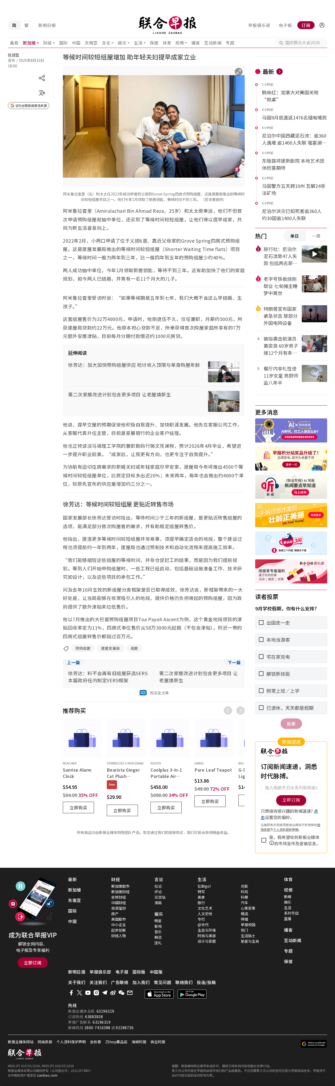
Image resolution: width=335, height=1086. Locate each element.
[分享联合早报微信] (121, 993)
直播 (287, 918)
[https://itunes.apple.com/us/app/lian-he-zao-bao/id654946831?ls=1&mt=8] (159, 994)
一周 (316, 236)
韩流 (158, 937)
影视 (158, 926)
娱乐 (122, 43)
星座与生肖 (250, 941)
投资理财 (118, 908)
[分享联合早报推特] (79, 993)
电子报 (285, 25)
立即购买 (78, 807)
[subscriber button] (322, 25)
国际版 (139, 972)
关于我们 (76, 982)
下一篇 (234, 662)
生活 (138, 43)
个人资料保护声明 (71, 1041)
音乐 (158, 931)
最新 (14, 43)
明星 (158, 920)
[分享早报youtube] (88, 993)
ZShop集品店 (116, 1041)
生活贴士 (248, 935)
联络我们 (184, 982)
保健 (154, 43)
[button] (322, 25)
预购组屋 (83, 648)
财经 (47, 43)
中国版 (156, 972)
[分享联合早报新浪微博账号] (113, 993)
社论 (158, 886)
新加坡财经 (120, 891)
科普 (244, 897)
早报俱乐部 (259, 25)
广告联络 (119, 982)
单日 (294, 236)
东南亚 (91, 43)
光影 (244, 886)
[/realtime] (279, 71)
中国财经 (118, 902)
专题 (230, 43)
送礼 (158, 942)
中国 (76, 43)
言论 (106, 43)
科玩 (244, 891)
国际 (63, 43)
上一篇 (73, 662)
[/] (167, 25)
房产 (115, 913)
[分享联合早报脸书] (71, 993)
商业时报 (157, 1041)
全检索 (95, 1041)
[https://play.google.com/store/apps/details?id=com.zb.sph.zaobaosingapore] (192, 994)
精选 (244, 913)
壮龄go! (204, 886)
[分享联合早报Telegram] (105, 993)
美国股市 (118, 919)
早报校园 (248, 924)
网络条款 (45, 1041)
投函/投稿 (206, 982)
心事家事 (248, 908)
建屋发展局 (110, 648)
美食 (201, 897)
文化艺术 (205, 908)
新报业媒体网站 (21, 1041)
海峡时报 (139, 1041)
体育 (167, 43)
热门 (244, 930)
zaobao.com (47, 1075)
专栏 (201, 919)
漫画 (158, 902)
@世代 (203, 924)
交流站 (159, 897)
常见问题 (162, 982)
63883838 (94, 1016)
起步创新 (118, 930)
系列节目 (291, 913)
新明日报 (47, 25)
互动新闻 (212, 43)
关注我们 (98, 982)
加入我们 (141, 982)
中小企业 (118, 924)
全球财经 (118, 897)
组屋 (134, 648)
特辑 (244, 919)
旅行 (201, 902)
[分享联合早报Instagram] (96, 993)
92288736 (124, 1027)
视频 (179, 43)
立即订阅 (33, 962)
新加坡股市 (120, 886)
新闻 (287, 896)
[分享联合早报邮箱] (130, 993)
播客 (195, 43)
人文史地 (205, 913)
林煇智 (13, 54)
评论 (158, 891)
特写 (201, 891)
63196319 (105, 1011)
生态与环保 (207, 930)
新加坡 (29, 43)
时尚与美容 (207, 935)
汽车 (244, 902)
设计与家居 (207, 941)
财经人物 (118, 935)
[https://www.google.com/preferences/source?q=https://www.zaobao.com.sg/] (314, 1044)
